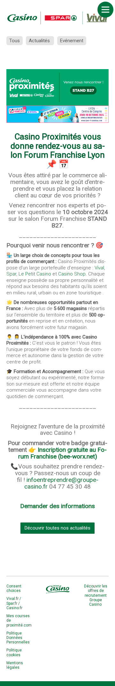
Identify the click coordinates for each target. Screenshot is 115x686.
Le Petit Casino (35, 274)
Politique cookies (14, 652)
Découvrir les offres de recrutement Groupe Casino (95, 595)
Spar (11, 274)
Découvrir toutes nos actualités (57, 528)
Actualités (40, 41)
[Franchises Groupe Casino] (57, 17)
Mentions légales (14, 665)
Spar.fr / (13, 603)
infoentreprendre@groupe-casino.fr (61, 483)
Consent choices (13, 588)
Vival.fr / (13, 598)
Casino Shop (72, 274)
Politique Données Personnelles (18, 638)
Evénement (71, 41)
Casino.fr (14, 608)
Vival (99, 268)
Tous (14, 41)
